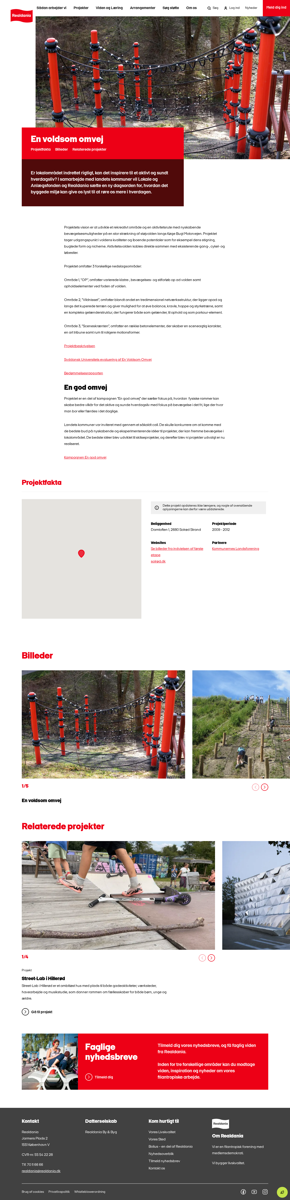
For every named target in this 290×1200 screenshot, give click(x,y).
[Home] (21, 16)
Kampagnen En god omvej (85, 457)
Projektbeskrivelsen (79, 346)
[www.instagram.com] (265, 1192)
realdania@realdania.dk (41, 1171)
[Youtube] (254, 1192)
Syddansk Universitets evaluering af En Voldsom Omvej (108, 360)
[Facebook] (243, 1192)
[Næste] (264, 787)
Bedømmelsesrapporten (83, 373)
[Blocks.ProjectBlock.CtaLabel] (118, 895)
